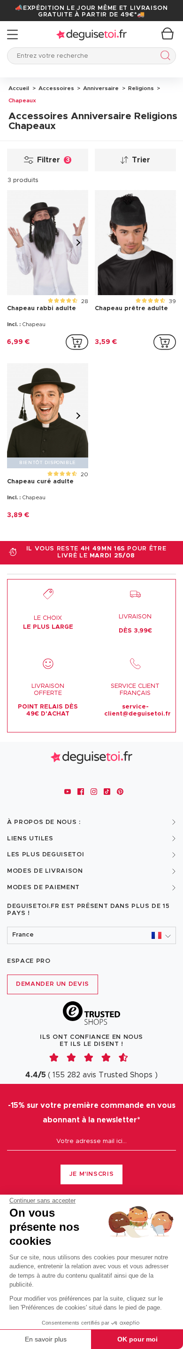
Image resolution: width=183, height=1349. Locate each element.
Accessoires (56, 88)
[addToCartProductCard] (77, 342)
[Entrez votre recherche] (163, 57)
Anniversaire (100, 88)
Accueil (18, 88)
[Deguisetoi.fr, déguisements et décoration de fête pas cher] (91, 34)
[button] (91, 935)
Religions (140, 88)
